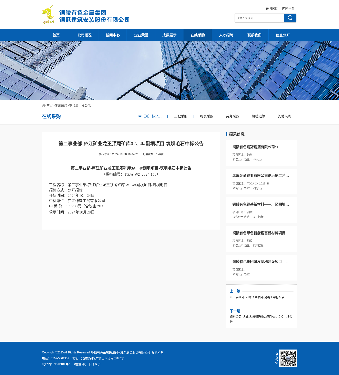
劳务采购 (232, 116)
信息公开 (283, 35)
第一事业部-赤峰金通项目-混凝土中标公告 (257, 297)
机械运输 (258, 116)
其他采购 (284, 116)
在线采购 (198, 35)
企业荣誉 (141, 35)
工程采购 (181, 116)
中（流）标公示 (80, 105)
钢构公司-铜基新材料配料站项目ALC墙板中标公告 (261, 319)
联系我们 (254, 35)
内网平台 (288, 8)
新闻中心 (113, 35)
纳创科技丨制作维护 (87, 364)
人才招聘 (226, 35)
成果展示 (169, 35)
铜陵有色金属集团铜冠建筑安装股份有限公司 (120, 352)
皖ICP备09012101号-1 (56, 364)
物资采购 (206, 116)
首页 (56, 35)
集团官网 (272, 8)
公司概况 (84, 35)
